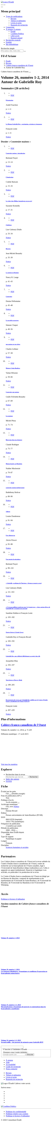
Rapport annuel (16, 38)
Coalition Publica (17, 34)
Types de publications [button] (14, 16)
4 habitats (9, 225)
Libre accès (15, 36)
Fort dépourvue (10, 535)
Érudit (13, 31)
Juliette (8, 511)
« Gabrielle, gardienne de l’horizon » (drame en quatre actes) (24, 583)
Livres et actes (16, 23)
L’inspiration (9, 177)
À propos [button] (9, 29)
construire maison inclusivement (15, 487)
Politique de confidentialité (16, 1112)
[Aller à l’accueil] (7, 2)
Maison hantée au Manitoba (14, 463)
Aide (8, 1062)
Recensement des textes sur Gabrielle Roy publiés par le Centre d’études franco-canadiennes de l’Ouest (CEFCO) (27, 700)
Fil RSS (9, 781)
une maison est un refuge (13, 344)
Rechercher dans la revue (15, 774)
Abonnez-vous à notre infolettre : (15, 1052)
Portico (16, 806)
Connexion (10, 27)
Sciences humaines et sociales (17, 847)
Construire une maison (12, 392)
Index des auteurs (12, 779)
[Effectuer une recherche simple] (2, 4)
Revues (13, 19)
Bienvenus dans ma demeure (14, 440)
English (9, 42)
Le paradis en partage (12, 320)
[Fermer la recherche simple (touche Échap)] (4, 4)
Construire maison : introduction (15, 153)
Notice (8, 113)
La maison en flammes (12, 272)
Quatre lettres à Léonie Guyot (14, 632)
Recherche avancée (13, 40)
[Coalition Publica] (8, 1106)
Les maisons (9, 416)
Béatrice (8, 248)
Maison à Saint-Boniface (13, 368)
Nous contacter (11, 1069)
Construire (9, 296)
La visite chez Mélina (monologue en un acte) (19, 201)
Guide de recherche (13, 1067)
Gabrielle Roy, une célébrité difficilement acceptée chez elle (23, 656)
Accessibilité (10, 1065)
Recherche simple (8, 48)
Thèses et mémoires (18, 21)
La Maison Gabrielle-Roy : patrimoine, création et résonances (24, 124)
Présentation (9, 100)
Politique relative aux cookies (17, 1114)
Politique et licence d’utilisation (13, 899)
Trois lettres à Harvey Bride (14, 680)
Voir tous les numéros (9, 764)
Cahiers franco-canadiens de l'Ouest (19, 65)
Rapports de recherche (19, 25)
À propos (17, 29)
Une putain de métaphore (13, 559)
